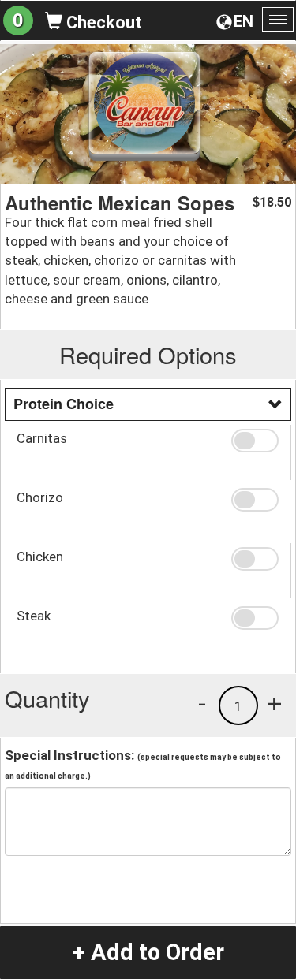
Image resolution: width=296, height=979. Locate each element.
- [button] (202, 703)
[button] (255, 440)
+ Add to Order (148, 952)
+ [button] (275, 703)
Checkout (102, 22)
